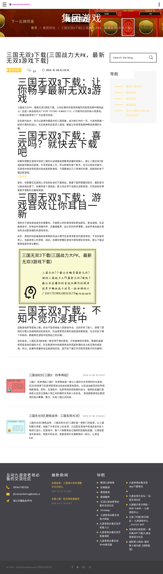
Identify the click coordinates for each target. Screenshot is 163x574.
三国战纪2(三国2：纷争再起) (49, 375)
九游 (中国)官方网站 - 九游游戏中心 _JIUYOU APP (139, 520)
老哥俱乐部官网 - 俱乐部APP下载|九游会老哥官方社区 (140, 533)
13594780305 (21, 487)
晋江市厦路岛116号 (22, 500)
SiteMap (105, 510)
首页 (34, 28)
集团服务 (131, 105)
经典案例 (131, 92)
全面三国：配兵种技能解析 (66, 498)
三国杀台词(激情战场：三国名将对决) (54, 416)
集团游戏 (131, 99)
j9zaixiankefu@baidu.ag (27, 494)
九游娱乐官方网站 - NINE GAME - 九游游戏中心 (139, 508)
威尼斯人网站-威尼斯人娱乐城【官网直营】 (139, 545)
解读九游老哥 (134, 86)
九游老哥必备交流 (44, 567)
